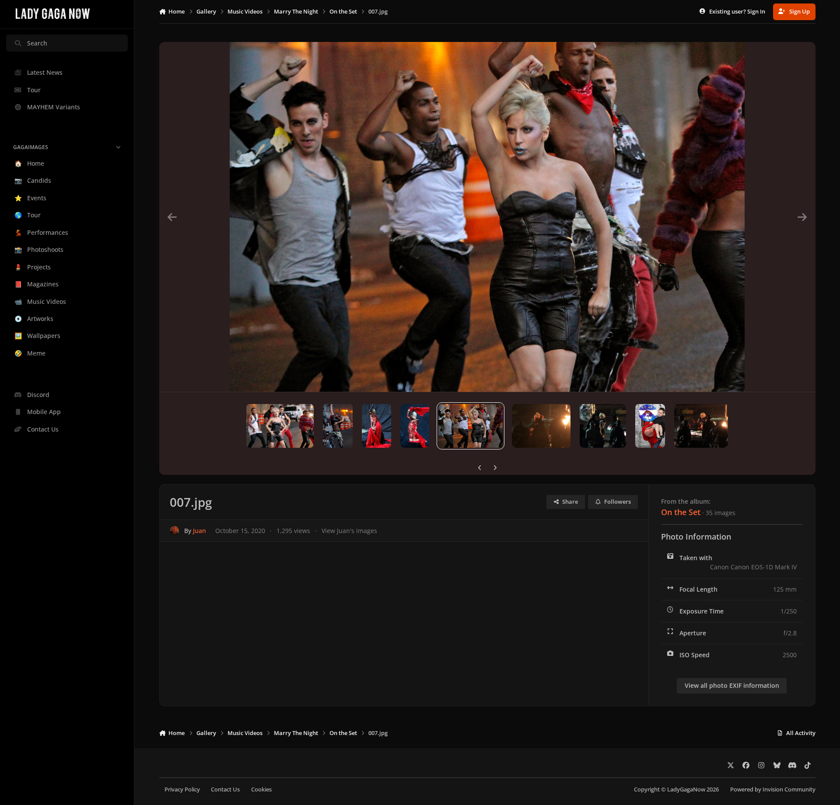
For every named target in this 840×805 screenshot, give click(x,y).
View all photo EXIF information (732, 685)
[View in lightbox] (487, 217)
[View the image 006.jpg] (541, 426)
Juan (199, 530)
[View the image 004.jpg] (650, 426)
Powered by (773, 789)
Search (37, 43)
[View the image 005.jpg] (603, 426)
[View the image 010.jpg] (338, 426)
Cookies (261, 789)
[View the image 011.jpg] (280, 426)
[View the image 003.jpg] (701, 426)
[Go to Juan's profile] (174, 530)
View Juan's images (349, 530)
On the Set (680, 512)
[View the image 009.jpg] (376, 426)
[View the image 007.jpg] (470, 426)
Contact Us (225, 789)
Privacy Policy (182, 789)
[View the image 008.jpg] (415, 426)
